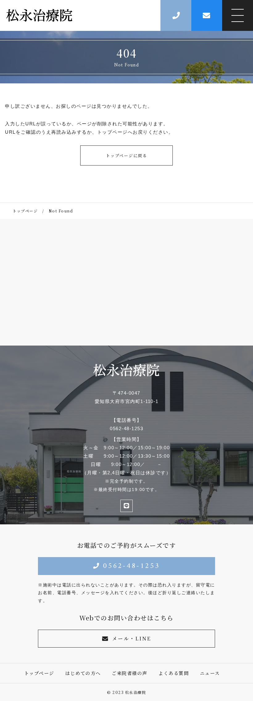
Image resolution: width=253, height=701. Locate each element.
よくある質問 (173, 673)
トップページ (39, 673)
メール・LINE (131, 638)
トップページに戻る (126, 155)
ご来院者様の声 (129, 673)
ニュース (210, 673)
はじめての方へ (83, 673)
